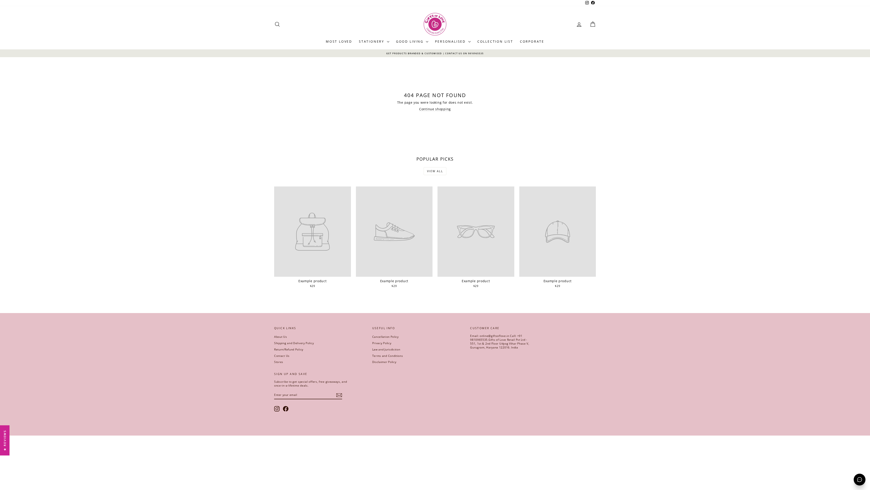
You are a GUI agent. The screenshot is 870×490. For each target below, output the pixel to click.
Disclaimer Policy (384, 362)
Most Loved (339, 41)
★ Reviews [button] (5, 440)
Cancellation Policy (385, 337)
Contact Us (282, 356)
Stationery (372, 41)
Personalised (451, 41)
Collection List (495, 41)
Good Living (410, 41)
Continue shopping (435, 109)
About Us (280, 337)
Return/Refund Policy (288, 349)
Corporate (532, 41)
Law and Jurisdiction (386, 349)
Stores (278, 362)
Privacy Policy (382, 343)
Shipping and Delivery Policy (294, 343)
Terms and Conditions (387, 356)
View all (435, 171)
